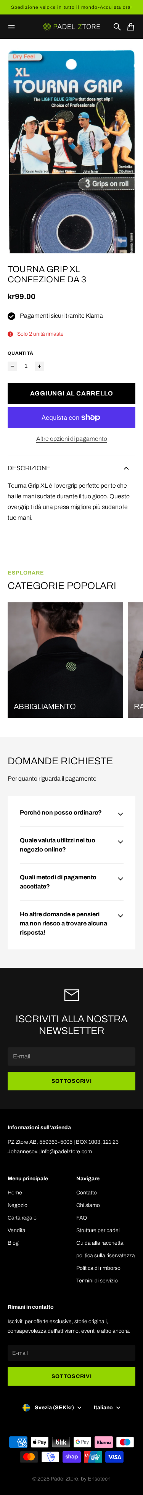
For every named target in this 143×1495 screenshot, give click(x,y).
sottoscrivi (71, 1081)
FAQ (81, 1218)
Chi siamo (88, 1205)
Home (15, 1193)
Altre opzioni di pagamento (71, 438)
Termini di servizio (97, 1281)
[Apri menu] (11, 27)
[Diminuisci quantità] (12, 366)
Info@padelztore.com (66, 1151)
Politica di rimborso (98, 1268)
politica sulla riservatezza (105, 1255)
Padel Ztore (64, 1479)
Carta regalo (22, 1218)
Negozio (17, 1205)
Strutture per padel (98, 1230)
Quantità (20, 353)
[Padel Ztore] (71, 27)
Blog (13, 1243)
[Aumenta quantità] (39, 366)
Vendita (17, 1230)
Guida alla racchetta (100, 1243)
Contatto (86, 1193)
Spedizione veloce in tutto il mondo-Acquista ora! (71, 7)
